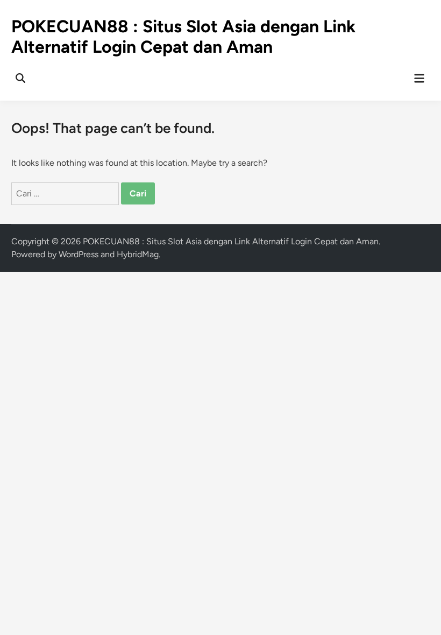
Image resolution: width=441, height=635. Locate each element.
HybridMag (138, 254)
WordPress (78, 254)
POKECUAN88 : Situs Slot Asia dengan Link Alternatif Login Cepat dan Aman (183, 36)
